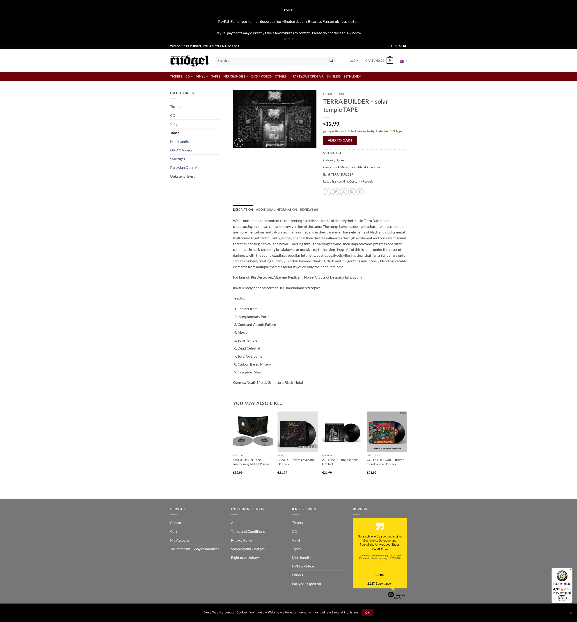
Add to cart (340, 140)
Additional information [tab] (276, 209)
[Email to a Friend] (343, 191)
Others (281, 76)
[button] (354, 61)
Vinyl (200, 76)
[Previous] (233, 447)
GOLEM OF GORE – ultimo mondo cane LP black (385, 462)
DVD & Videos (181, 150)
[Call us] (400, 46)
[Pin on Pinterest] (351, 191)
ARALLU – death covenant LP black (295, 462)
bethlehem (352, 76)
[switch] (562, 598)
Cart (173, 531)
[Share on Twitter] (335, 191)
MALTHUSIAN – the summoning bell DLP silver (251, 462)
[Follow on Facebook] (391, 46)
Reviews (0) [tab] (309, 209)
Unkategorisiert (182, 176)
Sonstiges (177, 159)
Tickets (176, 76)
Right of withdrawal (246, 557)
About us (238, 522)
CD (187, 76)
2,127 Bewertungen (379, 583)
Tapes (215, 76)
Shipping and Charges (248, 549)
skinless (334, 76)
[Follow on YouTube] (404, 46)
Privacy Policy (242, 540)
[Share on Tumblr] (360, 191)
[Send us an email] (396, 46)
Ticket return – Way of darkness (194, 549)
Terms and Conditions (248, 531)
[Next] (406, 447)
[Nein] (571, 614)
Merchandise (234, 76)
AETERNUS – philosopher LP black (340, 462)
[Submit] (331, 60)
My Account (179, 540)
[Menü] (569, 570)
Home (328, 94)
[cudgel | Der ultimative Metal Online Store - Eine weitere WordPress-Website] (189, 60)
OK (367, 612)
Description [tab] (243, 209)
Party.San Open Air (308, 76)
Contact (176, 522)
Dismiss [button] (288, 39)
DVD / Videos (261, 76)
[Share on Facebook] (327, 191)
